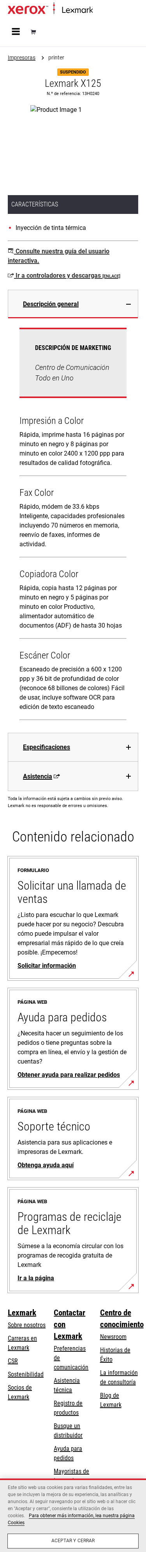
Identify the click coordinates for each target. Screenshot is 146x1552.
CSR (13, 1361)
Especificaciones (46, 747)
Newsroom (113, 1336)
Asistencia (37, 776)
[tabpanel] (73, 525)
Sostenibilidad (26, 1374)
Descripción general (51, 304)
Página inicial (107, 10)
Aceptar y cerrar (73, 1540)
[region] (73, 1515)
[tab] (73, 304)
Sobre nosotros (27, 1325)
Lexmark (22, 1312)
